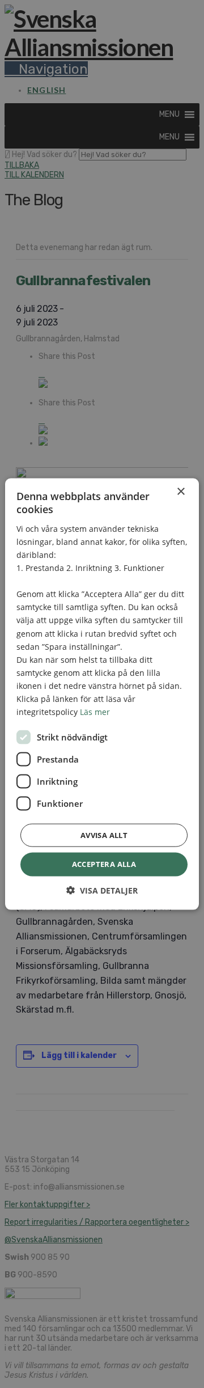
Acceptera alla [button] (104, 864)
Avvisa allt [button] (104, 835)
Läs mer (95, 711)
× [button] (180, 492)
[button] (102, 890)
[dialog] (102, 694)
